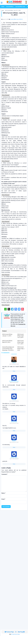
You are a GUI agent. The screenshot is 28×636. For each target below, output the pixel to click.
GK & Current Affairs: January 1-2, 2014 (7, 335)
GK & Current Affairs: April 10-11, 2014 (20, 342)
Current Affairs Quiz (20, 6)
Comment (4, 474)
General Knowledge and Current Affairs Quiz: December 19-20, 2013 (8, 348)
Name (3, 493)
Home (2, 6)
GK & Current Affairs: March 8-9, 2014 (7, 341)
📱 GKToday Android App (14, 634)
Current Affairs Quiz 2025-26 (16, 19)
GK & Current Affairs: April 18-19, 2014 (20, 336)
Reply (14, 371)
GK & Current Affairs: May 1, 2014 (21, 348)
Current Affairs (9, 6)
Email (3, 499)
